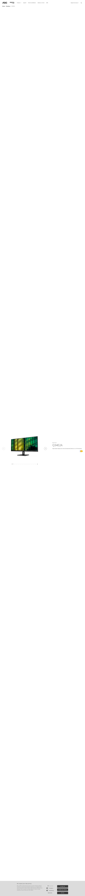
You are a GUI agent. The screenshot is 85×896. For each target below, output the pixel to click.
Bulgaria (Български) (74, 2)
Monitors (8, 6)
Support (24, 2)
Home (3, 6)
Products (18, 2)
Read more (50, 892)
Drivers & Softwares (32, 2)
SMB (47, 2)
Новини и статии (41, 2)
